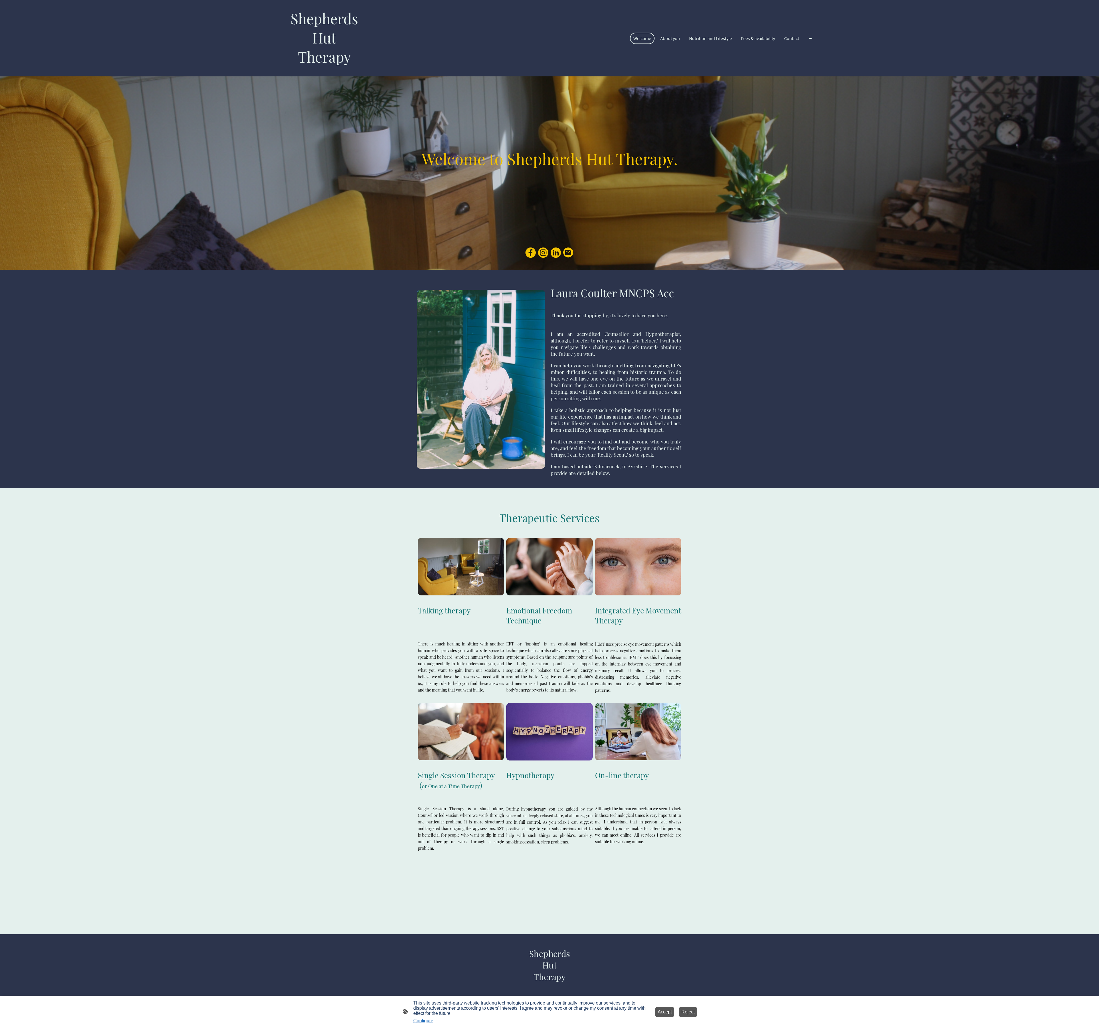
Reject (688, 1011)
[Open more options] (810, 38)
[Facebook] (530, 252)
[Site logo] (324, 71)
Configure (423, 1020)
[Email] (568, 252)
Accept (665, 1011)
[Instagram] (543, 252)
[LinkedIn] (556, 252)
